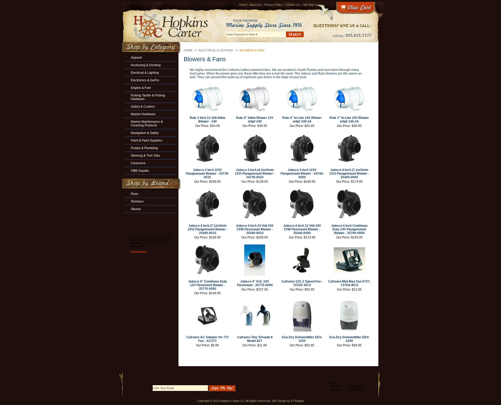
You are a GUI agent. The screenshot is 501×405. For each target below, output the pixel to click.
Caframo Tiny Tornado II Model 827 (254, 339)
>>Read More (138, 251)
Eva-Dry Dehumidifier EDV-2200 (349, 339)
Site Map (308, 4)
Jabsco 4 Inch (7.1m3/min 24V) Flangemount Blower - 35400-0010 (208, 229)
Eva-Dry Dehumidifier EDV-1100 (302, 339)
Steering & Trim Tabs (145, 155)
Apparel (136, 57)
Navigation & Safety (145, 133)
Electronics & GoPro (145, 80)
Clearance (138, 163)
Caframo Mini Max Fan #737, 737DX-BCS (349, 283)
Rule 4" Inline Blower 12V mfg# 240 (254, 119)
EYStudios (297, 400)
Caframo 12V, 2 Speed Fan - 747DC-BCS (302, 283)
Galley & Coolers (143, 106)
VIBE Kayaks (140, 171)
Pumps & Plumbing (144, 148)
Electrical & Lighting (216, 50)
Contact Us (292, 4)
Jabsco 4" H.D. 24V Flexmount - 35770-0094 (255, 283)
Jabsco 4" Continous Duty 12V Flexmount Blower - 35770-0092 (207, 285)
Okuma (136, 209)
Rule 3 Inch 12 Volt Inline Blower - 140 (207, 119)
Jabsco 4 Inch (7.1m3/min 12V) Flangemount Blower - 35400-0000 (349, 173)
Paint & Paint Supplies (146, 140)
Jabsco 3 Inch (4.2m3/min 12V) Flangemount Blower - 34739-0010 (255, 173)
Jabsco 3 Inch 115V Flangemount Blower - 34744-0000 (302, 173)
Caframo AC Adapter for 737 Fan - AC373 (207, 339)
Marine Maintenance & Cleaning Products (147, 123)
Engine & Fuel (141, 88)
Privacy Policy (273, 4)
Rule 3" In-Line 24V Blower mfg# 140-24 (349, 119)
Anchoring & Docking (146, 65)
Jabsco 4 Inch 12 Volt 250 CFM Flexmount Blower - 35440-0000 (302, 229)
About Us (255, 4)
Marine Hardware (143, 114)
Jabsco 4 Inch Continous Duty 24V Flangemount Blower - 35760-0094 (349, 229)
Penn (134, 194)
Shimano (137, 201)
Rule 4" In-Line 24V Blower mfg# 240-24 (302, 119)
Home (243, 4)
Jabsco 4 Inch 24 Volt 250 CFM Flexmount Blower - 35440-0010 (254, 229)
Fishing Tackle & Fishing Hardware (148, 97)
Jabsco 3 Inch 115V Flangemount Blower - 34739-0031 (207, 173)
